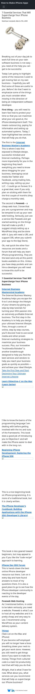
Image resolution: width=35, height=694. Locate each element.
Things (5, 630)
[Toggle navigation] (3, 7)
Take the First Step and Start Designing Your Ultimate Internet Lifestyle (15, 373)
